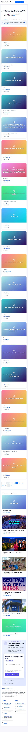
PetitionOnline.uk (6, 2)
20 (11, 485)
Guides (4, 700)
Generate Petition (13, 674)
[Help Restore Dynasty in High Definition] (14, 546)
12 (3, 485)
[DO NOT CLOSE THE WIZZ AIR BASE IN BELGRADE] (14, 587)
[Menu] (25, 2)
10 (19, 483)
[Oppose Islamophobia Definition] (14, 628)
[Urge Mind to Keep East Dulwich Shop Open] (14, 608)
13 (5, 485)
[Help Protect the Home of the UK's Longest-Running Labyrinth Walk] (14, 525)
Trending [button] (5, 19)
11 (22, 483)
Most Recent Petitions (16, 19)
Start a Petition (19, 1)
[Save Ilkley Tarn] (14, 504)
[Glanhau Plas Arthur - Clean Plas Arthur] (14, 566)
